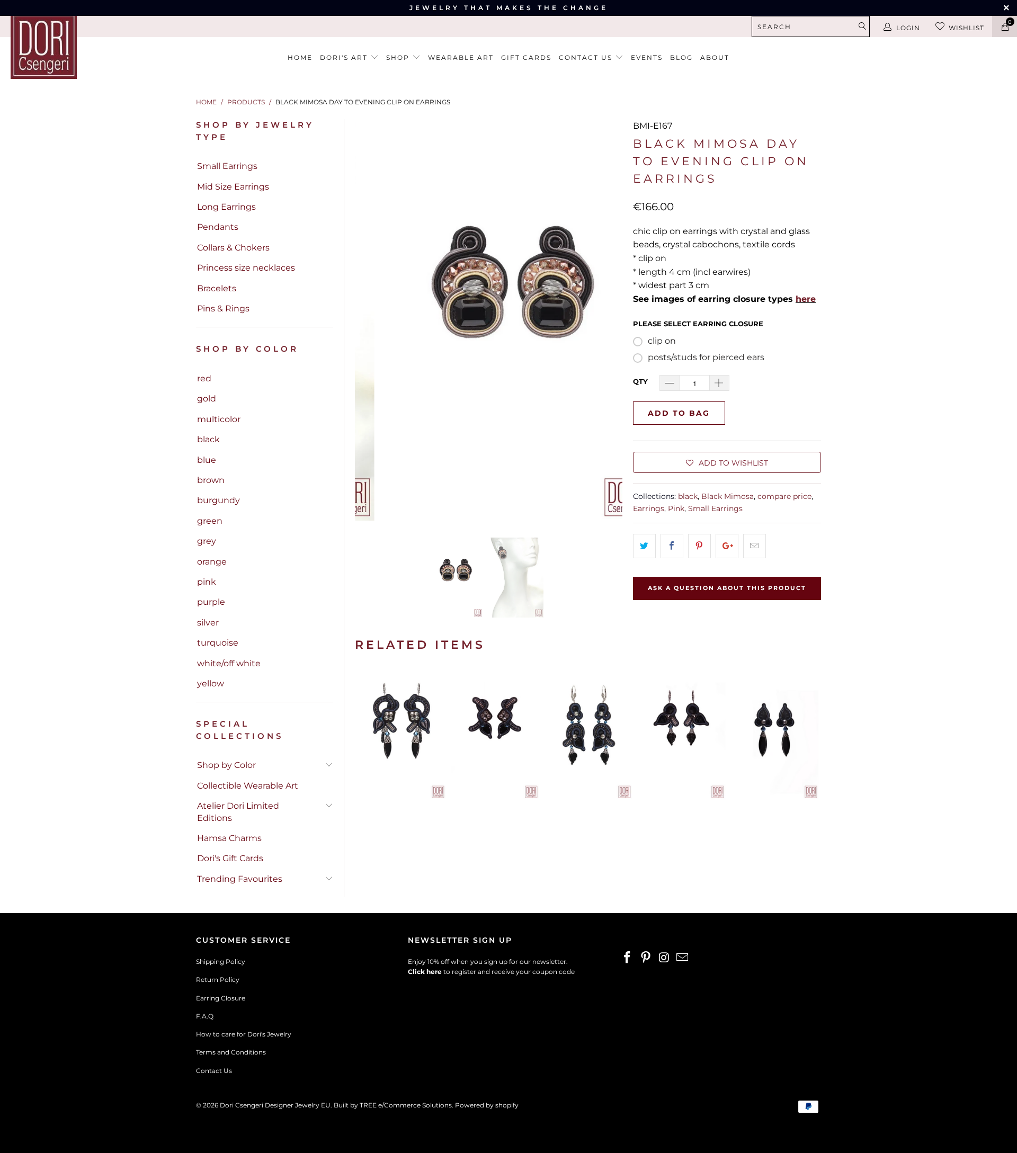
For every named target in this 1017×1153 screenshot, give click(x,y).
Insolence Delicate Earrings (681, 734)
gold (206, 399)
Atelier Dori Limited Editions (238, 812)
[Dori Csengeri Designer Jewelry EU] (87, 46)
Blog (681, 57)
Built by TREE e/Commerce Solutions (393, 1105)
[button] (727, 462)
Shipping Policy (220, 962)
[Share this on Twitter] (644, 546)
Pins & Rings (223, 308)
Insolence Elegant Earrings (588, 734)
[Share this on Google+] (727, 546)
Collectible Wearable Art (247, 786)
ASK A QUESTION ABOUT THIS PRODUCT (727, 588)
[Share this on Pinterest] (699, 546)
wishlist (966, 28)
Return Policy (217, 980)
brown (211, 480)
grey (206, 541)
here (806, 299)
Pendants (217, 227)
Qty (640, 381)
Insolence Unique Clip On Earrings (495, 734)
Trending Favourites (239, 879)
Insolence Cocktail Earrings (401, 734)
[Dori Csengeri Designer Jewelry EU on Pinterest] (646, 958)
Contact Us (214, 1071)
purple (211, 602)
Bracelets (216, 288)
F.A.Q (204, 1016)
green (209, 521)
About (714, 57)
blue (206, 460)
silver (208, 623)
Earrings (648, 508)
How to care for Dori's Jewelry (243, 1034)
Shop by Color (226, 765)
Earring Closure (220, 998)
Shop (399, 57)
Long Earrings (226, 207)
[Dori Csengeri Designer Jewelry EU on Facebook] (628, 958)
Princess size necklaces (246, 268)
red (204, 378)
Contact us (587, 57)
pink (206, 582)
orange (212, 562)
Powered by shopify (487, 1105)
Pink (676, 508)
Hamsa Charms (229, 838)
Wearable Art (461, 57)
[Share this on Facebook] (672, 546)
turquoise (217, 643)
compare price (784, 496)
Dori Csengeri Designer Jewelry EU (275, 1105)
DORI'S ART (345, 57)
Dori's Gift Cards (230, 858)
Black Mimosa (727, 496)
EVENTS (647, 57)
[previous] (369, 320)
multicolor (218, 419)
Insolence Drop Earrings (774, 734)
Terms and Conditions (231, 1052)
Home (300, 57)
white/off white (229, 663)
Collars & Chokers (233, 248)
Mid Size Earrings (233, 187)
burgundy (218, 500)
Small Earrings (227, 166)
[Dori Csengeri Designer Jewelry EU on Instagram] (664, 958)
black (208, 439)
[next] (608, 320)
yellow (210, 683)
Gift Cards (526, 57)
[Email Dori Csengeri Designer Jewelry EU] (683, 958)
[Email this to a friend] (754, 546)
